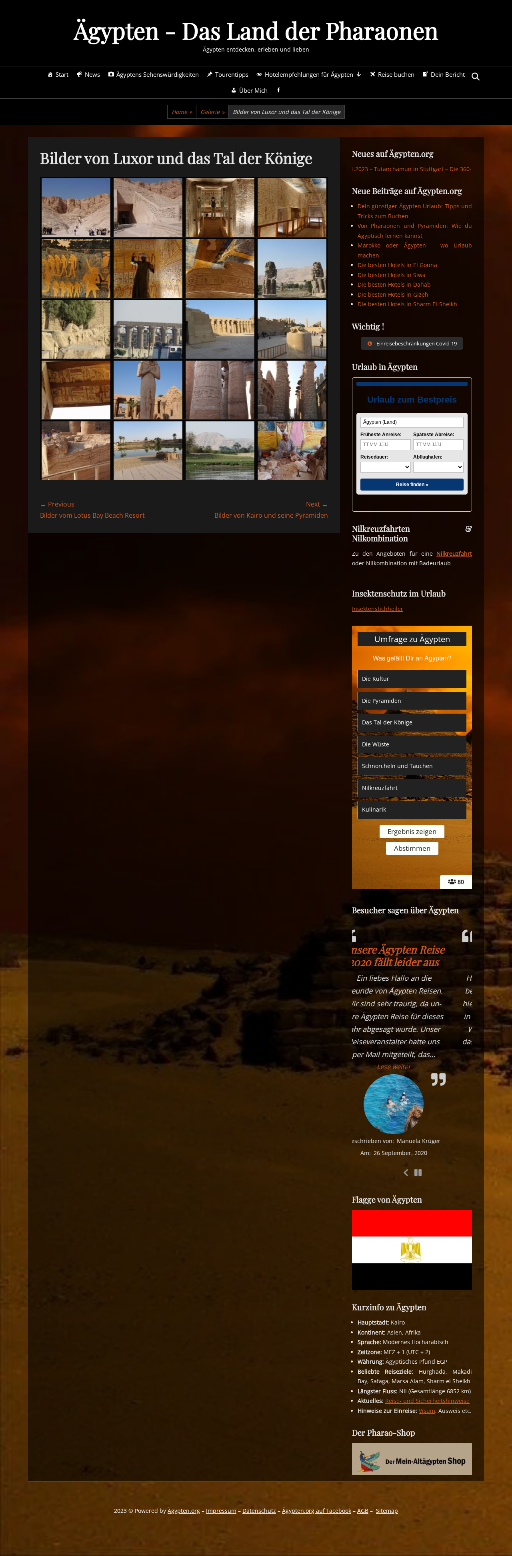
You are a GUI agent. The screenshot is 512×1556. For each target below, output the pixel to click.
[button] (412, 1053)
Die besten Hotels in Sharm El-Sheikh (407, 304)
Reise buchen (396, 74)
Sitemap (387, 1510)
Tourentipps (231, 74)
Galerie (212, 112)
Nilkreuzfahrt (454, 553)
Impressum (221, 1510)
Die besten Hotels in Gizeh (393, 294)
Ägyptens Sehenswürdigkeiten (157, 74)
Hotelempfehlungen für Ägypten (309, 74)
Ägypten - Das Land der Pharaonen (256, 30)
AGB (362, 1510)
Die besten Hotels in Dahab (394, 284)
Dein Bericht (448, 74)
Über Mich (253, 90)
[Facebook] (279, 90)
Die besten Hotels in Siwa (392, 275)
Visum (427, 1410)
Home (182, 112)
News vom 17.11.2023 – (368, 169)
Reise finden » (412, 484)
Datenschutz (259, 1510)
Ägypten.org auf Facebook (316, 1510)
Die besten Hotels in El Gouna (397, 265)
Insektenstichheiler (377, 608)
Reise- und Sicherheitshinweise (427, 1400)
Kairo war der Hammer (412, 955)
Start (62, 74)
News (92, 74)
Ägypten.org (184, 1510)
